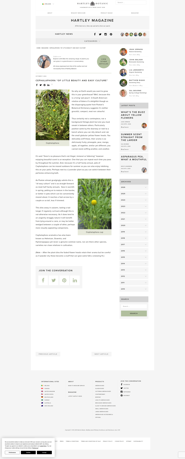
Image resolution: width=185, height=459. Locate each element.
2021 (123, 219)
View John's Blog (134, 65)
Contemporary (100, 394)
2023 (123, 206)
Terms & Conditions (72, 441)
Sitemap (128, 441)
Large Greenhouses (101, 411)
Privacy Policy (108, 441)
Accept (44, 452)
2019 (123, 232)
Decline (28, 452)
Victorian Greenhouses (103, 391)
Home (38, 48)
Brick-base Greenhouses (103, 403)
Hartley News (64, 34)
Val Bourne (135, 91)
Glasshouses (99, 388)
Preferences (12, 452)
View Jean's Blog (134, 54)
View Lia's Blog (134, 75)
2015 (123, 257)
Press (62, 441)
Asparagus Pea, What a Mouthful (134, 158)
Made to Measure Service (76, 385)
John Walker (136, 60)
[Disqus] (73, 319)
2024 (123, 200)
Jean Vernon (136, 49)
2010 (123, 289)
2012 (123, 276)
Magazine (135, 13)
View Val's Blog (134, 96)
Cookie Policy (119, 441)
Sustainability (138, 441)
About (50, 13)
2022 (123, 213)
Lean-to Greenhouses (102, 400)
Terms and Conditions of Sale (91, 441)
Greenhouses (99, 385)
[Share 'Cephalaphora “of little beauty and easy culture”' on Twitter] (41, 85)
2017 (123, 244)
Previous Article (48, 354)
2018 (123, 238)
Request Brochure (78, 13)
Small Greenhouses (101, 408)
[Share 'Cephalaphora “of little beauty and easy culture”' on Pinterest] (44, 85)
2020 (123, 225)
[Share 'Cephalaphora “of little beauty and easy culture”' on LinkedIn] (48, 85)
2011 (122, 283)
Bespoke (98, 397)
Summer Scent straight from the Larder (132, 137)
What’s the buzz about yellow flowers (133, 115)
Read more (125, 127)
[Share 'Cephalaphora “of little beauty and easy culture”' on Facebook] (37, 85)
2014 (123, 264)
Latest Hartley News (75, 396)
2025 (123, 194)
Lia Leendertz (136, 70)
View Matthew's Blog (136, 85)
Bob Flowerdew (126, 166)
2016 (123, 251)
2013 (123, 270)
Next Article (101, 354)
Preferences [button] (35, 448)
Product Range (107, 13)
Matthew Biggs (137, 80)
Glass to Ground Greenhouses (105, 406)
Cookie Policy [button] (43, 446)
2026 (123, 187)
